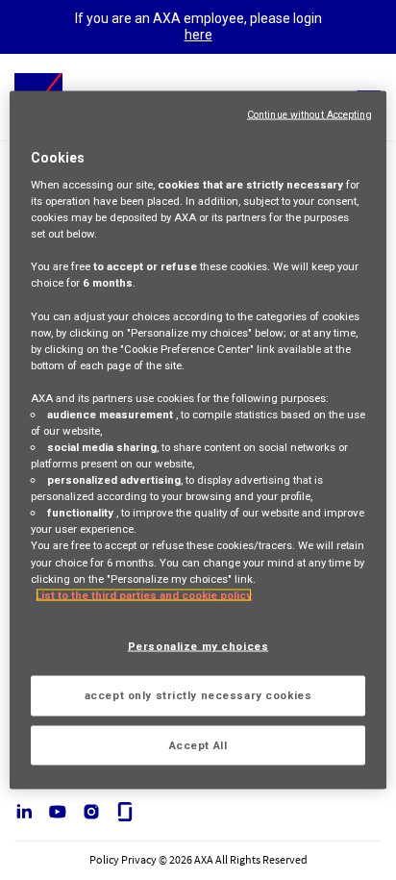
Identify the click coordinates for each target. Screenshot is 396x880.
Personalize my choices (198, 645)
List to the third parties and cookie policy (144, 594)
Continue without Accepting (309, 114)
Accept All (198, 744)
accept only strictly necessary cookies (198, 694)
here (198, 34)
